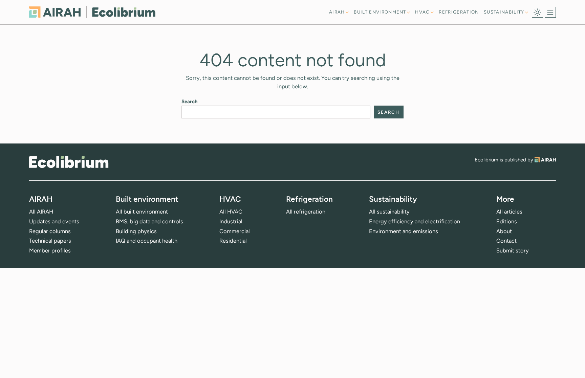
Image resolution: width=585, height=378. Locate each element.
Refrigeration (459, 12)
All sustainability (389, 211)
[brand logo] (68, 162)
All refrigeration (305, 211)
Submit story (512, 250)
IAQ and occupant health (146, 240)
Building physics (136, 231)
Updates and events (54, 221)
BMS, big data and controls (149, 221)
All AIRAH (41, 211)
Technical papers (50, 240)
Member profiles (50, 250)
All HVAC (230, 211)
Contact (506, 240)
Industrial (230, 221)
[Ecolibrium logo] (92, 12)
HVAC (422, 12)
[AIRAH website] (545, 160)
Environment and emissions (403, 231)
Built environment (380, 12)
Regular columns (50, 231)
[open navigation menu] (550, 12)
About (504, 231)
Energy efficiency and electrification (414, 221)
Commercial (234, 231)
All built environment (142, 211)
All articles (509, 211)
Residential (233, 240)
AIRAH (337, 12)
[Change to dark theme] (537, 12)
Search (189, 101)
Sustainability (504, 12)
